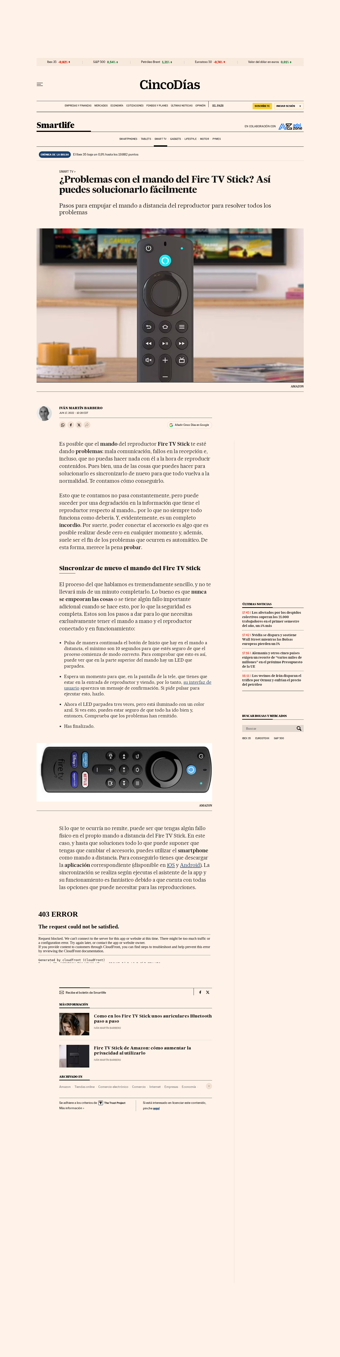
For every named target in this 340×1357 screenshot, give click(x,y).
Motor (204, 138)
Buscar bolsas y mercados (264, 716)
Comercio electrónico (113, 1087)
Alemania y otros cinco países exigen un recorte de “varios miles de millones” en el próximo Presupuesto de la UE (272, 659)
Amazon (65, 1087)
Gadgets (175, 138)
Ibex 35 (51, 62)
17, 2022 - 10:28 (73, 412)
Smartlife (55, 125)
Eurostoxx (262, 738)
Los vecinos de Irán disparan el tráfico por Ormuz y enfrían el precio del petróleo (271, 680)
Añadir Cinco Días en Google (192, 424)
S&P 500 (99, 62)
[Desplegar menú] (40, 84)
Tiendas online (84, 1087)
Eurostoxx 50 (203, 62)
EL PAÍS (215, 104)
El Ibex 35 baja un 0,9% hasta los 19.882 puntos (105, 154)
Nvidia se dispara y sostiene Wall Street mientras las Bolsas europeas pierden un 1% (269, 639)
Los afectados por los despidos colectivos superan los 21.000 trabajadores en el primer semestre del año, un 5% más (271, 619)
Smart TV (161, 138)
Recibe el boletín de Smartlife (86, 992)
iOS (171, 865)
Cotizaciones (134, 105)
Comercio (139, 1087)
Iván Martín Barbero (80, 408)
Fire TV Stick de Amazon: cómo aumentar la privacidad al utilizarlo (142, 1050)
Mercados (101, 105)
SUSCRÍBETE (262, 106)
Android (190, 865)
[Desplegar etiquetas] (209, 1086)
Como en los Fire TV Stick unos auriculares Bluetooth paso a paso (153, 1019)
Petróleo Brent (150, 62)
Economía (117, 105)
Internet (155, 1087)
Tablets (146, 138)
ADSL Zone (290, 126)
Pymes (217, 138)
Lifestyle (191, 138)
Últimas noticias (181, 105)
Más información (70, 1108)
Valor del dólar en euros (263, 62)
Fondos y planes (157, 105)
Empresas (171, 1087)
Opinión (200, 105)
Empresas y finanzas (78, 105)
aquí (156, 1108)
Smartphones (128, 138)
